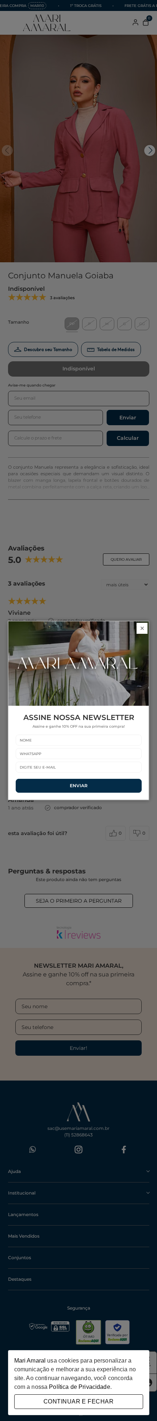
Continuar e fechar (78, 1401)
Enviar (79, 785)
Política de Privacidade (79, 1387)
